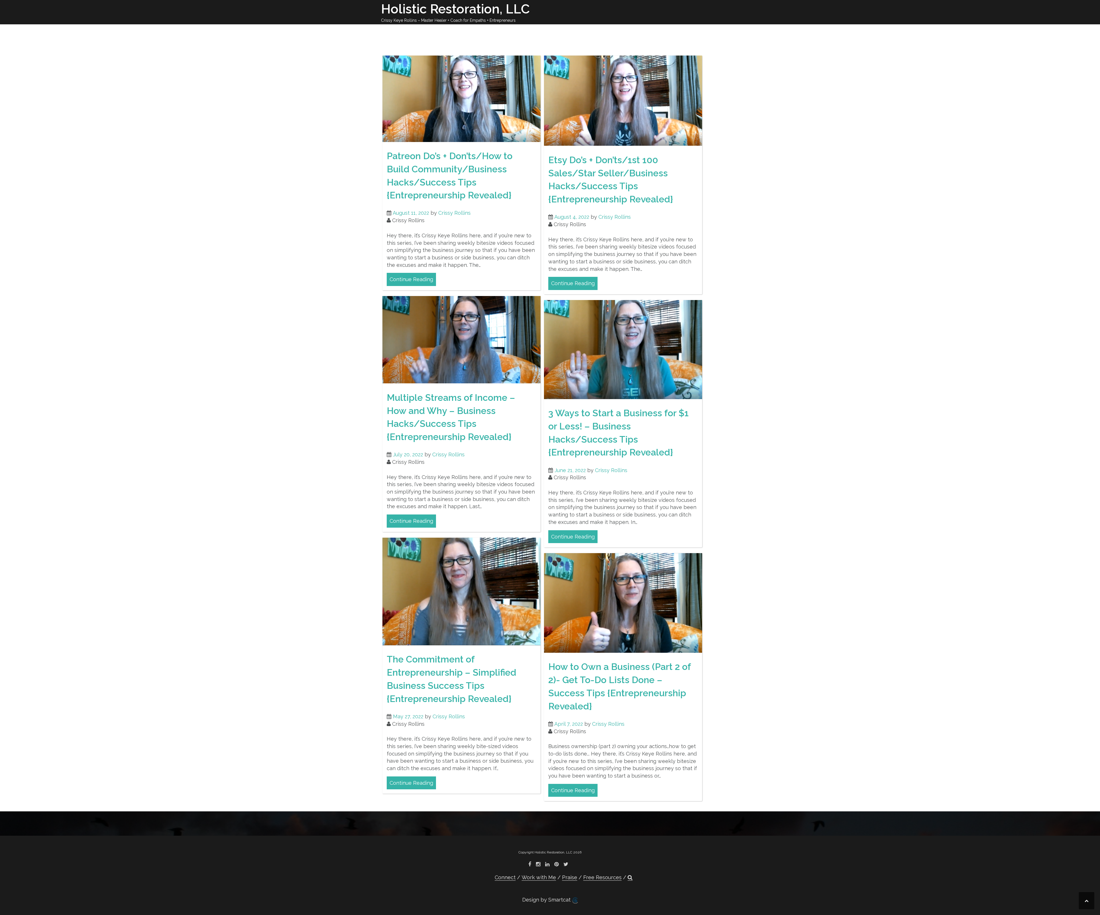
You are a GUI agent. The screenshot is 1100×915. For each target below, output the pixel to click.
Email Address (550, 76)
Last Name (550, 103)
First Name (550, 92)
